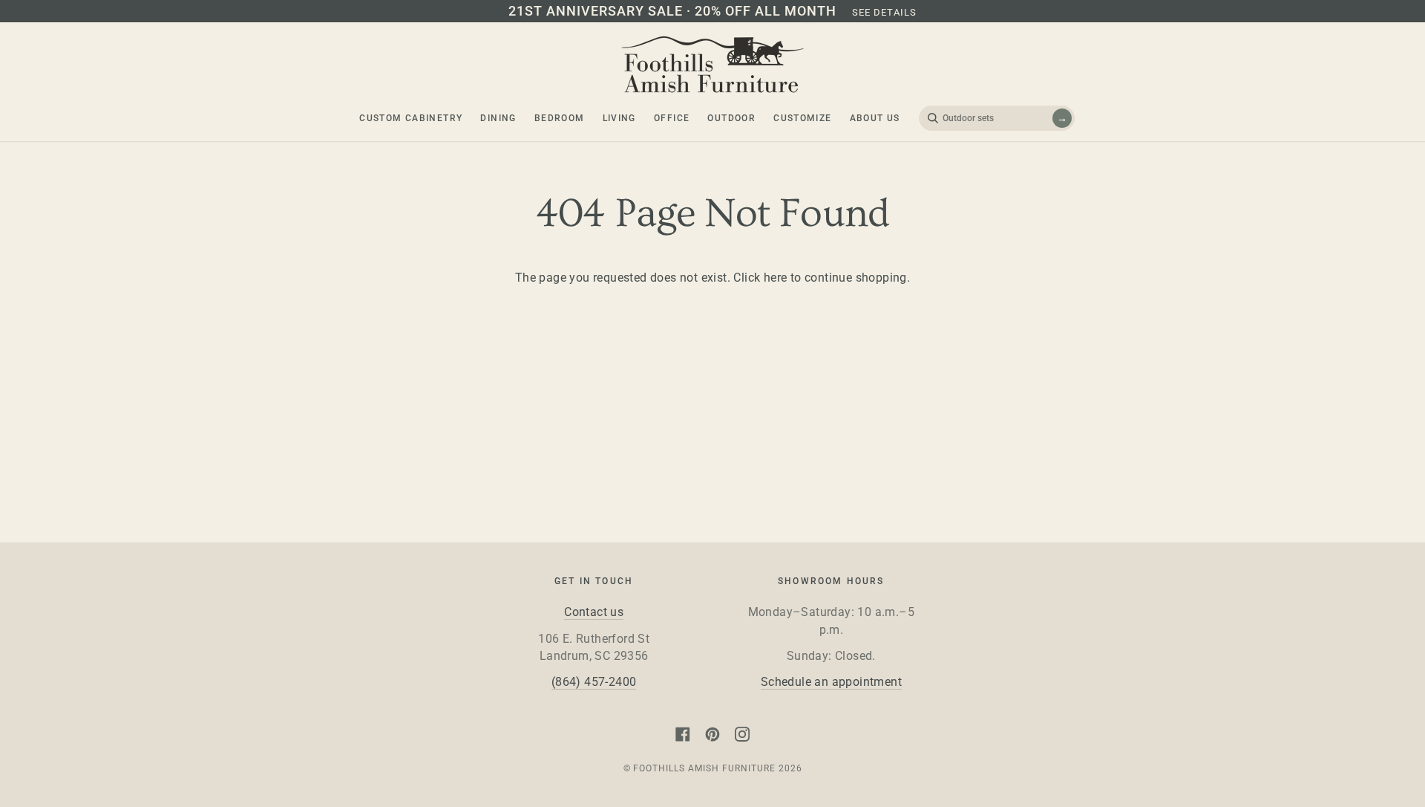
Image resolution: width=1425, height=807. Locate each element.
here (775, 277)
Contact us (593, 612)
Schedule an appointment (831, 682)
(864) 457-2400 (594, 682)
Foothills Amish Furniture (704, 768)
